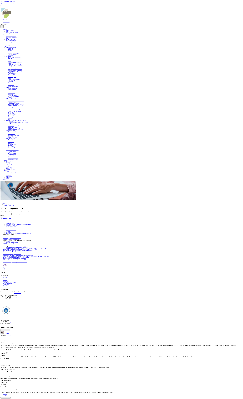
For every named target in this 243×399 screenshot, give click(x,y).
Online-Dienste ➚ (17, 293)
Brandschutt (8, 231)
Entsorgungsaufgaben (10, 223)
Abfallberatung (9, 236)
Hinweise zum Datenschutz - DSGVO (10, 282)
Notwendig (4, 352)
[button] (5, 29)
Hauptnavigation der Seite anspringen (8, 1)
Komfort (3, 353)
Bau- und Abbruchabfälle (11, 226)
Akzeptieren (3, 397)
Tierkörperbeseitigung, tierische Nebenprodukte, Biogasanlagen (18, 233)
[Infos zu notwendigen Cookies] (7, 352)
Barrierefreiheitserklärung (8, 283)
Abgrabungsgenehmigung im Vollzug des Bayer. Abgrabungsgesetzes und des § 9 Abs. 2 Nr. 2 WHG (26, 248)
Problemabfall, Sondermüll (11, 232)
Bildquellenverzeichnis (5, 330)
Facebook (5, 285)
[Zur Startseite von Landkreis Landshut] (6, 17)
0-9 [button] (1, 217)
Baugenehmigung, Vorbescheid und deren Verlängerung (17, 247)
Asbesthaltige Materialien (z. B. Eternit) (13, 228)
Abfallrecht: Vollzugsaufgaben (12, 242)
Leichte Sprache (6, 284)
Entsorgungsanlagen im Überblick (12, 225)
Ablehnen (8, 397)
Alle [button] (1, 216)
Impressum (5, 280)
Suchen (2, 24)
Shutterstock (6, 333)
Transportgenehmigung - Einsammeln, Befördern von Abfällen (18, 224)
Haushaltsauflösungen (10, 227)
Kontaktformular (6, 277)
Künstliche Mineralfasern (11, 230)
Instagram (5, 286)
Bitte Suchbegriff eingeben (6, 213)
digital (8, 335)
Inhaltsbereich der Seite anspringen (7, 3)
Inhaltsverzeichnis (6, 278)
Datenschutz (5, 281)
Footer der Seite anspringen (6, 5)
